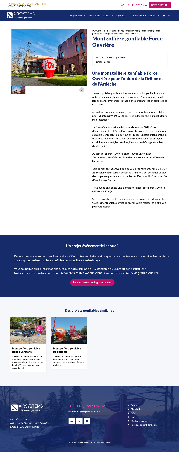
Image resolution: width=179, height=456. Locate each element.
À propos (120, 15)
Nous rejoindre (138, 15)
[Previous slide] (16, 57)
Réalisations (94, 15)
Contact (152, 15)
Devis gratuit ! (160, 5)
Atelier (106, 15)
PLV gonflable (75, 15)
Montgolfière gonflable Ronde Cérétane (26, 350)
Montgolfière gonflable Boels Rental (67, 350)
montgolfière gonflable (108, 93)
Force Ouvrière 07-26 (112, 115)
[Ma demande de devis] (163, 15)
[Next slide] (81, 57)
